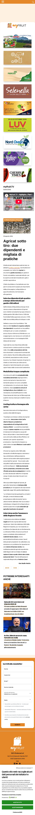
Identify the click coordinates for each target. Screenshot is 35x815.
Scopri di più (7, 189)
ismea (15, 568)
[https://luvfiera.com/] (18, 126)
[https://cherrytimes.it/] (18, 176)
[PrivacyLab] (12, 797)
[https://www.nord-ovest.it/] (18, 143)
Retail (6, 585)
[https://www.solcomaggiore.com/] (17, 59)
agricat (7, 568)
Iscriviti (17, 725)
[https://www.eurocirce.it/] (18, 42)
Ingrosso (7, 618)
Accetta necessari (17, 807)
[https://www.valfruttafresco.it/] (18, 76)
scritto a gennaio (14, 268)
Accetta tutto (17, 802)
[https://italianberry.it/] (18, 160)
